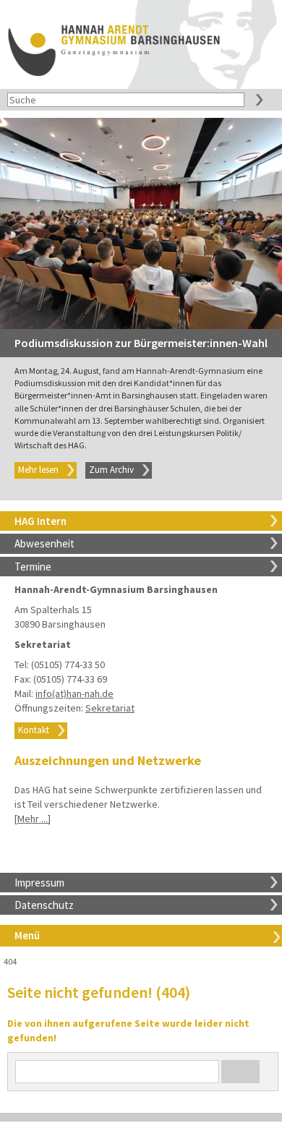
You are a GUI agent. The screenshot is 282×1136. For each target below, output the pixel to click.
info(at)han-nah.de (74, 693)
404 (10, 961)
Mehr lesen (38, 470)
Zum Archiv (111, 470)
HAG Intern (40, 521)
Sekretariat (109, 707)
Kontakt (33, 730)
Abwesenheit (44, 543)
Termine (32, 566)
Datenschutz (44, 905)
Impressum (39, 882)
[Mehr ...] (32, 818)
